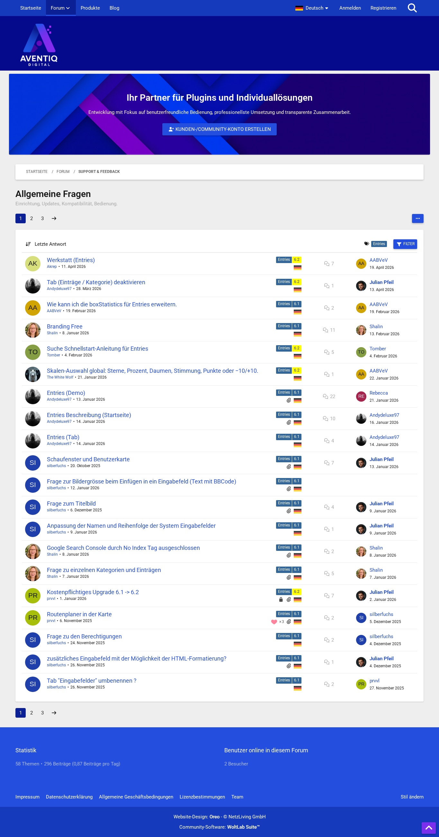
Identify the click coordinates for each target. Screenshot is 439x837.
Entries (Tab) (63, 437)
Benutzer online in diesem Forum (266, 750)
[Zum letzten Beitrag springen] (361, 264)
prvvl (51, 598)
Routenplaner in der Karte (79, 614)
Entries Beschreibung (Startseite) (89, 415)
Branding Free (65, 326)
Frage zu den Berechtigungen (84, 636)
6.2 (297, 259)
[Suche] (412, 8)
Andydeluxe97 (59, 288)
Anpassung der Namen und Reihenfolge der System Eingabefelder (131, 525)
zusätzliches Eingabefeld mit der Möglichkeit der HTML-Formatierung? (137, 658)
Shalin (52, 333)
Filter (409, 244)
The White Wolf (60, 377)
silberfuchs (56, 466)
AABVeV (379, 260)
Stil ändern (412, 797)
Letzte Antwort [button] (50, 244)
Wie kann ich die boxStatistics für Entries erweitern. (112, 304)
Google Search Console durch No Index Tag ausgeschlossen (123, 547)
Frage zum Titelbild (71, 503)
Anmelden (350, 8)
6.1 (297, 304)
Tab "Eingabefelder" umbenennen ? (92, 680)
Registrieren (383, 8)
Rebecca (379, 393)
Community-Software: (219, 827)
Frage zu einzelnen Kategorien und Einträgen (104, 570)
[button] (313, 8)
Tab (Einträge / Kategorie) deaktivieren (96, 282)
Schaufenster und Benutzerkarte (88, 459)
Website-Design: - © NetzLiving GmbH (220, 817)
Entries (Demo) (66, 392)
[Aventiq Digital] (219, 45)
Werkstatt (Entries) (71, 260)
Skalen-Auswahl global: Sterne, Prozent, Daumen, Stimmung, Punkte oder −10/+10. (152, 370)
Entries (284, 259)
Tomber (53, 355)
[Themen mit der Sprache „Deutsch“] (297, 267)
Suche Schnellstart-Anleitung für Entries (97, 348)
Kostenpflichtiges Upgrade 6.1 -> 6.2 (93, 592)
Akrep (52, 266)
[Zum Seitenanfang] (429, 828)
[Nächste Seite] (54, 218)
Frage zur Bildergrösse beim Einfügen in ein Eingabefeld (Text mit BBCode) (141, 481)
